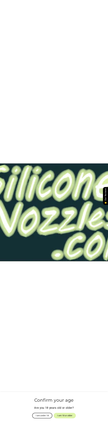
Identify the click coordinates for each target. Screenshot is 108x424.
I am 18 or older (64, 415)
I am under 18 (42, 415)
